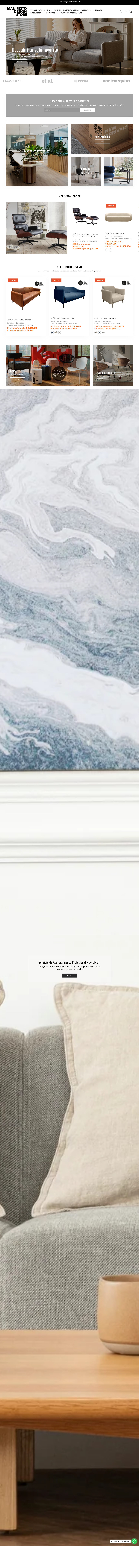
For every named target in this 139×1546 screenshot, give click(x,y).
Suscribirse (87, 110)
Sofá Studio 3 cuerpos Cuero (20, 320)
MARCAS (98, 10)
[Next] (130, 228)
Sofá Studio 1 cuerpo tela (105, 318)
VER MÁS (17, 379)
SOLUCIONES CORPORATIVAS (71, 13)
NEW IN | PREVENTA (54, 10)
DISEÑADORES (36, 13)
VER (37, 159)
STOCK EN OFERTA (38, 10)
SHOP (102, 141)
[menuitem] (38, 10)
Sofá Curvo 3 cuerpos (115, 233)
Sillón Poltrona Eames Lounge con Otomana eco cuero (86, 235)
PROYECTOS (50, 13)
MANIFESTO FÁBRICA (71, 10)
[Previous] (8, 56)
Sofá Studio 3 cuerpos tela (62, 318)
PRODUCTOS (86, 10)
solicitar (69, 975)
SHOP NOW (19, 61)
